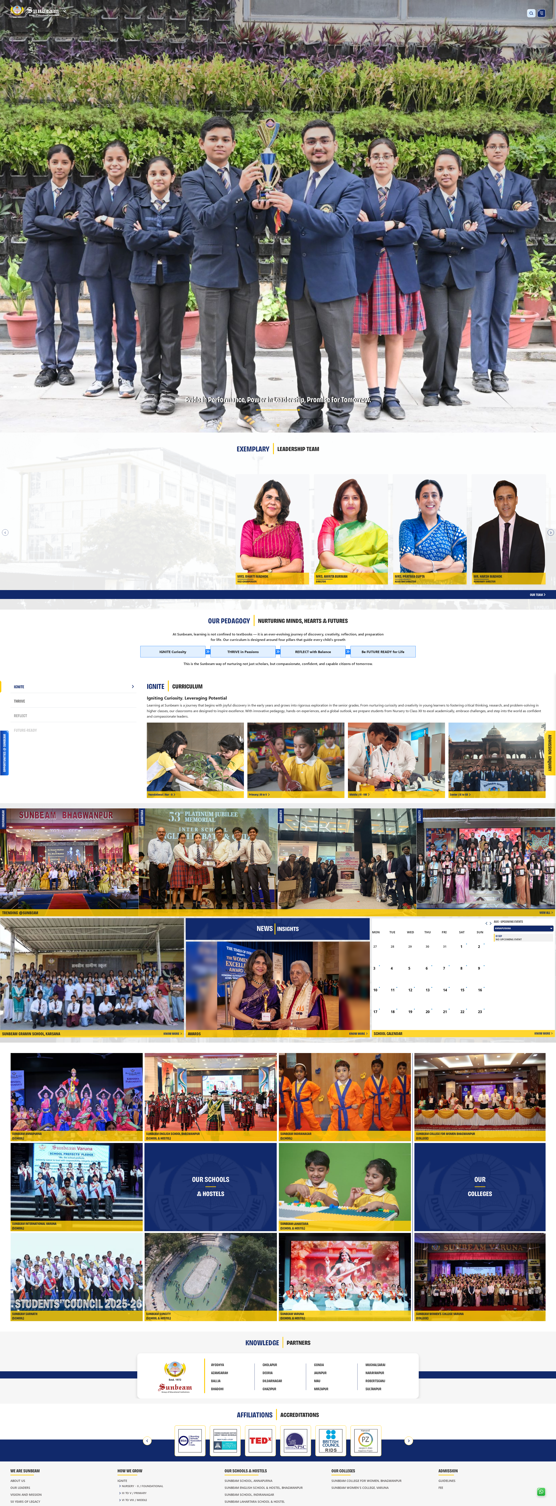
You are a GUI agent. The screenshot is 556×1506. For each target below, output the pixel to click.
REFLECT (20, 715)
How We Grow (129, 1470)
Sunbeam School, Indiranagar (249, 1495)
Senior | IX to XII (459, 794)
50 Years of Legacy (25, 1501)
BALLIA (215, 1380)
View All (544, 912)
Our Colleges (343, 1470)
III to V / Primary (134, 1493)
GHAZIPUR (269, 1388)
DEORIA (268, 1372)
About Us (17, 1481)
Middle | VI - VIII (358, 794)
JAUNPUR (320, 1372)
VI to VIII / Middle (134, 1500)
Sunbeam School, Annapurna (248, 1481)
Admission (448, 1470)
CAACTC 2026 (348, 852)
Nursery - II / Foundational (142, 1486)
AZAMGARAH (219, 1372)
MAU (317, 1380)
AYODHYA (217, 1364)
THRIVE (19, 701)
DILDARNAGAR (272, 1380)
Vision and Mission (26, 1495)
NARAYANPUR (375, 1372)
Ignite (122, 1481)
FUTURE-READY (25, 730)
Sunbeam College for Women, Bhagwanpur (366, 1481)
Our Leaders (20, 1488)
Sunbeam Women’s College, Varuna (360, 1488)
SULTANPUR (373, 1388)
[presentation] (147, 1440)
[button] (12, 387)
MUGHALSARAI (375, 1364)
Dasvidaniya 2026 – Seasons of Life (70, 852)
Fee (441, 1488)
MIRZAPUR (321, 1388)
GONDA (319, 1364)
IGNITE (19, 686)
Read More (124, 506)
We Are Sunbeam (25, 1470)
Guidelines (447, 1481)
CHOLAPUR (270, 1364)
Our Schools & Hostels (246, 1470)
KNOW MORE (171, 1033)
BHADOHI (217, 1388)
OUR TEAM (536, 594)
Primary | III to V (258, 794)
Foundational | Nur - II (160, 794)
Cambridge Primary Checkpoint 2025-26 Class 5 (209, 852)
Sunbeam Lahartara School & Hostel (255, 1501)
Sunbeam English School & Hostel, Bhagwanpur (264, 1488)
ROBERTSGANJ (375, 1380)
